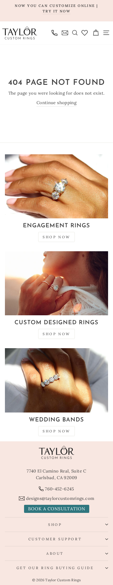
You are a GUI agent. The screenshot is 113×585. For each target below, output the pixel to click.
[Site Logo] (19, 32)
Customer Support (55, 539)
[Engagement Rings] (56, 186)
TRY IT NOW (56, 11)
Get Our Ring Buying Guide (55, 568)
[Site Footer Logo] (56, 452)
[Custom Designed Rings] (56, 283)
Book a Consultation (56, 508)
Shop (55, 524)
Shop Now (56, 237)
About (55, 553)
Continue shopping (56, 102)
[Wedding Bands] (56, 380)
